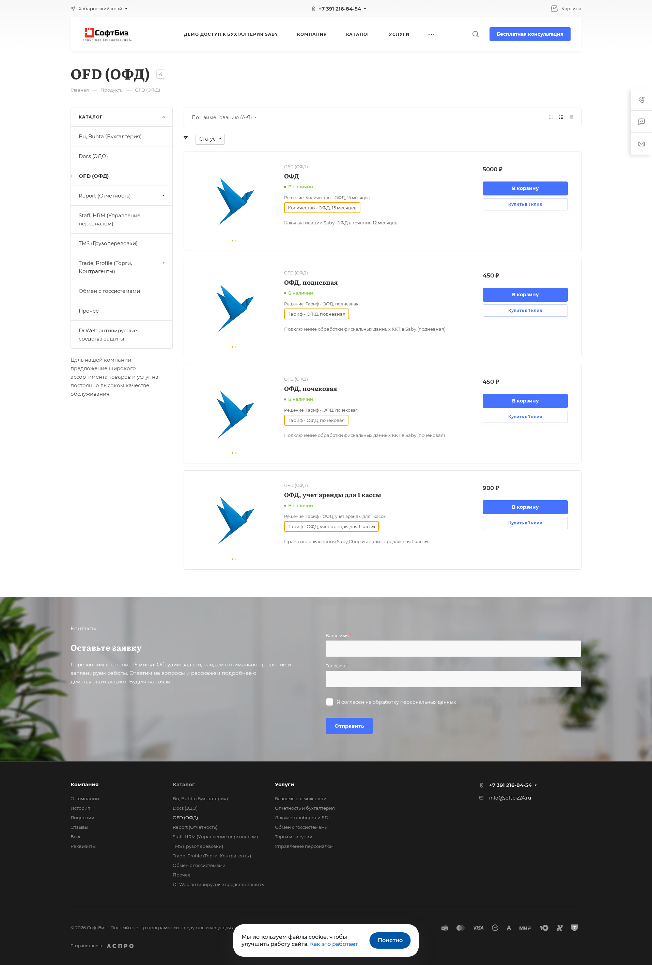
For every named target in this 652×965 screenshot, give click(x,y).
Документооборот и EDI (302, 817)
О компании (85, 798)
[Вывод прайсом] (571, 117)
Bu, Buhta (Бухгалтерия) (110, 136)
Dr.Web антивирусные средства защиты (108, 334)
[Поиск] (475, 34)
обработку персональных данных (414, 702)
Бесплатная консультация (530, 34)
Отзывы (79, 827)
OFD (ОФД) (94, 176)
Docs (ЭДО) (93, 156)
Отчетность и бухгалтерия (305, 808)
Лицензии (82, 817)
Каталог (184, 784)
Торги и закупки (293, 836)
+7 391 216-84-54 (340, 8)
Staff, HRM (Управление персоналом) (109, 219)
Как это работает (334, 944)
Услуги (284, 784)
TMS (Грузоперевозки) (108, 243)
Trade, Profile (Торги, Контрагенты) (105, 267)
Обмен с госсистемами (109, 291)
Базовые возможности (301, 798)
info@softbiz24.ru (510, 798)
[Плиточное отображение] (551, 117)
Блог (76, 836)
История (80, 808)
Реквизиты (83, 846)
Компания (84, 784)
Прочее (89, 310)
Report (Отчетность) (105, 195)
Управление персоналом (304, 846)
